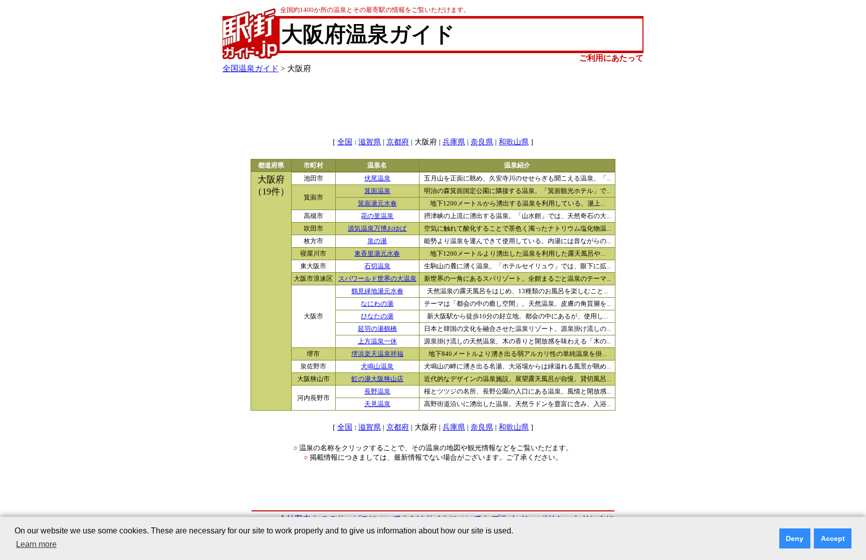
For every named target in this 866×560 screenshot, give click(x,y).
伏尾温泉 (377, 178)
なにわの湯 (377, 303)
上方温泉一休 (377, 341)
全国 (344, 142)
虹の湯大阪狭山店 (377, 379)
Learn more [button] (36, 544)
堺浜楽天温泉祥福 (377, 353)
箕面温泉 (377, 191)
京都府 (397, 142)
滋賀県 (369, 142)
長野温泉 (377, 391)
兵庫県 (454, 142)
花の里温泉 (377, 216)
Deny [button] (794, 538)
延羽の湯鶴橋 (377, 328)
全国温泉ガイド (251, 68)
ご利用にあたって (611, 58)
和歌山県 (514, 142)
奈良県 (482, 142)
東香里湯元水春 (377, 253)
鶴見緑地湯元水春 (377, 291)
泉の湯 (377, 241)
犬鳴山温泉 (377, 366)
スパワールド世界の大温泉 (377, 278)
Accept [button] (833, 538)
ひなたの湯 (377, 316)
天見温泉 (377, 404)
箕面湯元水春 (377, 203)
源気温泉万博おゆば (377, 228)
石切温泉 (377, 266)
